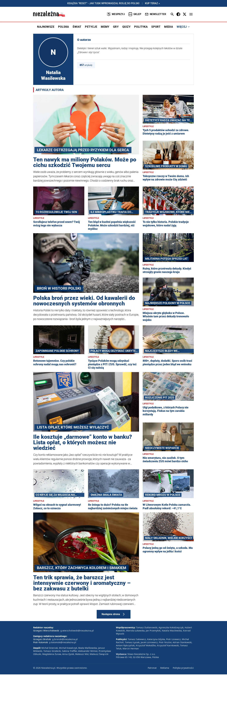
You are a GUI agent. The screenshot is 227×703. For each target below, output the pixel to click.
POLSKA (63, 26)
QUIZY (126, 26)
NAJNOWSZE (45, 26)
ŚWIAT (77, 26)
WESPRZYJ (118, 14)
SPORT (155, 26)
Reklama (164, 667)
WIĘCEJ (182, 26)
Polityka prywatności (183, 667)
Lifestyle (148, 126)
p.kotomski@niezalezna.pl (62, 642)
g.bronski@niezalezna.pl (65, 639)
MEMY (105, 26)
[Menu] (191, 14)
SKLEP (137, 14)
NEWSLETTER (158, 14)
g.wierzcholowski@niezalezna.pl (77, 630)
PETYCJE (91, 26)
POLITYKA (141, 26)
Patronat (152, 667)
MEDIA (168, 26)
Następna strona (111, 614)
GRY (116, 26)
